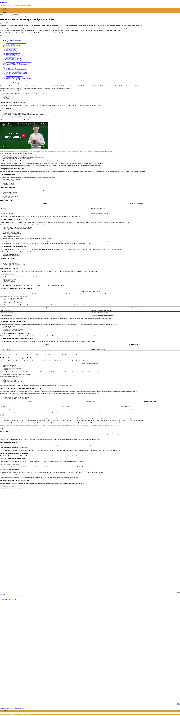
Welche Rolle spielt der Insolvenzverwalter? (15, 74)
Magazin (5, 9)
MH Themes (29, 714)
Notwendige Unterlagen (11, 57)
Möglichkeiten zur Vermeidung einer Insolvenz (13, 63)
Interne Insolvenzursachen (11, 49)
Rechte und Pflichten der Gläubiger (10, 59)
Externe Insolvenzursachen (12, 48)
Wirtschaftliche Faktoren (11, 50)
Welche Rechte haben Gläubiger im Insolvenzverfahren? (18, 78)
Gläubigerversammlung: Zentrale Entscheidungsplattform (18, 62)
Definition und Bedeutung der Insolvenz (12, 40)
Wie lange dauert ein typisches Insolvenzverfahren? (17, 79)
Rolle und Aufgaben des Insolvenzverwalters (13, 58)
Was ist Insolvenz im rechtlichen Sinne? (11, 45)
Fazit (4, 65)
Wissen (4, 12)
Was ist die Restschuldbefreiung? (13, 77)
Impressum (5, 710)
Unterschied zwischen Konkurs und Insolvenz (16, 43)
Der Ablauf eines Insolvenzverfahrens (11, 51)
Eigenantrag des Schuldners (12, 54)
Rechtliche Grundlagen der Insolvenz (14, 41)
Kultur (4, 8)
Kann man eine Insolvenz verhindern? (14, 76)
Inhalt (4, 711)
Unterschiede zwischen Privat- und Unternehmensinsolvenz (16, 64)
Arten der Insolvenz (10, 44)
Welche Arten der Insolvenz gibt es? (14, 71)
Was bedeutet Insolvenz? (11, 68)
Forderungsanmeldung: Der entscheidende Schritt (17, 60)
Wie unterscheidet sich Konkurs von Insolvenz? (16, 69)
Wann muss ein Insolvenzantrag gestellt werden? (16, 72)
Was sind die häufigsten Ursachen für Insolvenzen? (17, 73)
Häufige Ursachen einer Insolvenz (10, 46)
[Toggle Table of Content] (1, 38)
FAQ (4, 67)
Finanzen (5, 10)
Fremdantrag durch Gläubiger (12, 55)
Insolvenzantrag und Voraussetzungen (11, 53)
